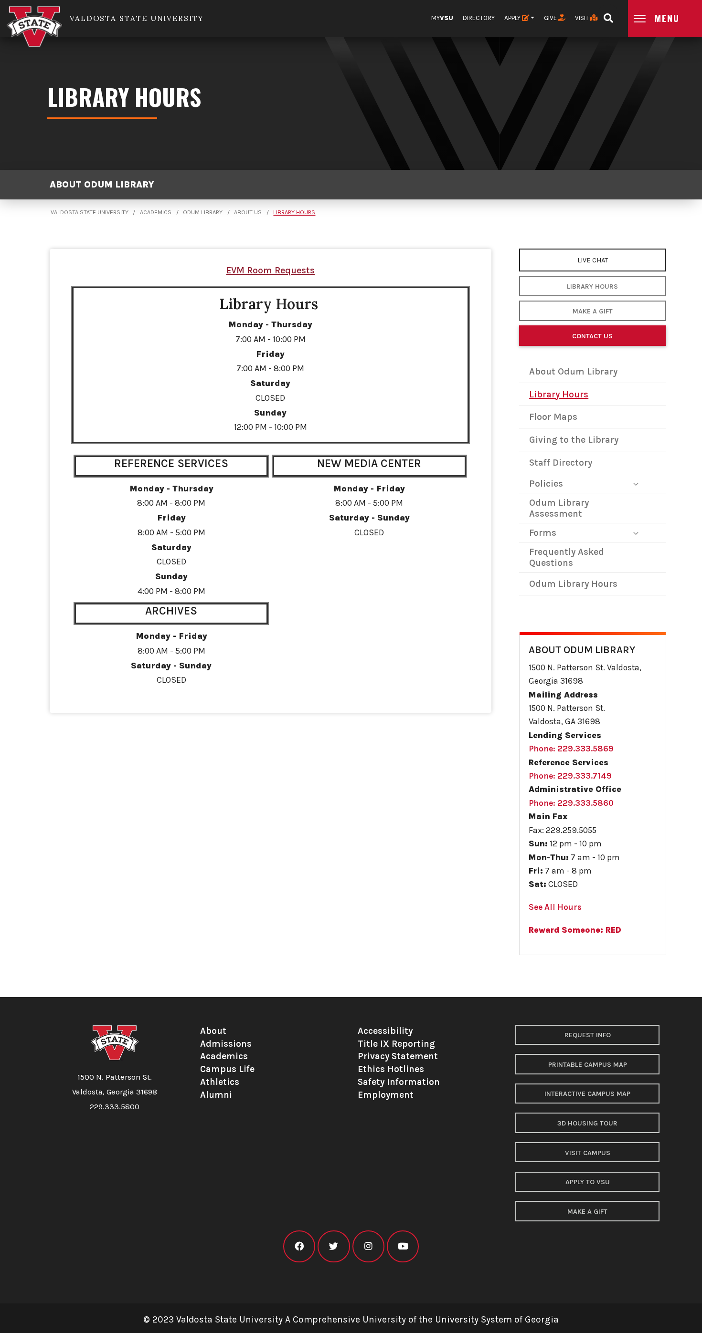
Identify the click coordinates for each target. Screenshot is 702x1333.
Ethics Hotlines (391, 1068)
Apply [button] (513, 17)
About (213, 1030)
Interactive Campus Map (587, 1094)
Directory (479, 17)
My (442, 17)
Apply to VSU (587, 1182)
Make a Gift (593, 311)
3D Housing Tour (587, 1123)
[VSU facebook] (299, 1246)
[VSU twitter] (334, 1246)
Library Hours (294, 212)
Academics (155, 212)
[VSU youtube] (403, 1246)
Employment (386, 1094)
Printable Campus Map (587, 1065)
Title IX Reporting (396, 1043)
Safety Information (399, 1081)
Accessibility (385, 1030)
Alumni (216, 1094)
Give (551, 17)
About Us (248, 212)
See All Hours (555, 907)
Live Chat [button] (592, 260)
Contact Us (592, 336)
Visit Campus (587, 1153)
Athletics (219, 1081)
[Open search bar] (608, 15)
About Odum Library (102, 184)
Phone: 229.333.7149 (570, 776)
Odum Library (203, 212)
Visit (582, 17)
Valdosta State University (89, 212)
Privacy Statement (398, 1056)
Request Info (587, 1035)
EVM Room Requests (270, 270)
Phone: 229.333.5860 (571, 803)
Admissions (226, 1043)
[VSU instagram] (368, 1246)
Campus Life (227, 1068)
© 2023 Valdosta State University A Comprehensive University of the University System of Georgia (351, 1319)
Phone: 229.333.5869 (571, 748)
